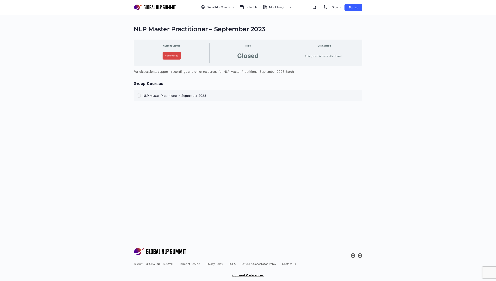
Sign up (353, 7)
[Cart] (325, 7)
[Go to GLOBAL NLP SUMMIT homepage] (155, 7)
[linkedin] (360, 255)
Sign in (336, 7)
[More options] (291, 7)
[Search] (314, 7)
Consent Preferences (248, 275)
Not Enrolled (171, 55)
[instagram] (353, 255)
